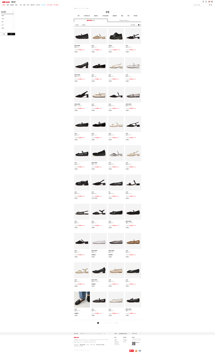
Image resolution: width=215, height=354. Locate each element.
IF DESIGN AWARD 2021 (131, 351)
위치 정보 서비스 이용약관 (100, 344)
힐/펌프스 (96, 15)
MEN (8, 4)
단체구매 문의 (116, 343)
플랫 (122, 15)
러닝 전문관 (43, 4)
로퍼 (78, 15)
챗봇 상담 (104, 333)
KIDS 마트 (38, 4)
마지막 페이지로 (117, 323)
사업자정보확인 (76, 344)
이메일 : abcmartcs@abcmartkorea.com (89, 342)
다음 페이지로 (115, 323)
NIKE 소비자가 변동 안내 (123, 333)
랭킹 (21, 4)
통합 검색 (211, 5)
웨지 (128, 15)
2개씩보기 (140, 24)
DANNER (125, 340)
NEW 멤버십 (56, 4)
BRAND (3, 4)
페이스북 (133, 340)
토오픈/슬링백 (105, 15)
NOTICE (115, 333)
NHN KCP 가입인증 (136, 351)
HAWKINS (125, 339)
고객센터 (115, 339)
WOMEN (12, 4)
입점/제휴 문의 (116, 341)
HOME (76, 8)
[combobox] (84, 8)
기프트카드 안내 (116, 344)
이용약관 (87, 344)
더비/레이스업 (87, 15)
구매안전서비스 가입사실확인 (78, 345)
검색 (11, 34)
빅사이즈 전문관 (49, 4)
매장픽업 (83, 24)
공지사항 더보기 (129, 333)
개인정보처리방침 (82, 344)
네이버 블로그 (135, 340)
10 (113, 322)
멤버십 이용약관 (92, 344)
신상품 (24, 4)
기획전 (28, 4)
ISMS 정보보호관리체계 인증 (140, 351)
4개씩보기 (138, 24)
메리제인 (135, 15)
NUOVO (124, 341)
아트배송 (76, 24)
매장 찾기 (115, 340)
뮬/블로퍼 (115, 15)
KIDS (16, 4)
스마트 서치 (209, 5)
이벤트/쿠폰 (32, 4)
